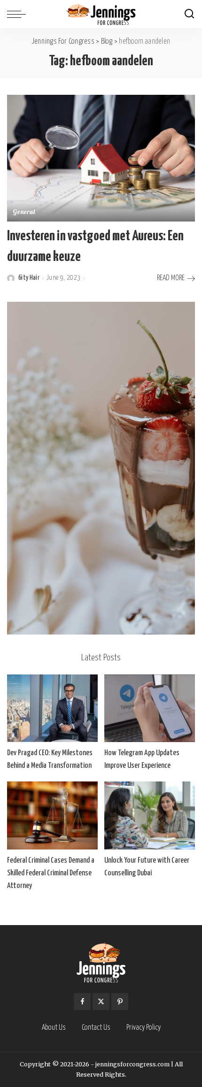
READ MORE (171, 278)
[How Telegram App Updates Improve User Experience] (149, 708)
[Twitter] (101, 1001)
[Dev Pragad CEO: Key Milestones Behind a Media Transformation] (52, 708)
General (24, 212)
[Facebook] (82, 1001)
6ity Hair (28, 278)
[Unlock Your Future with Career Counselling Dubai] (149, 815)
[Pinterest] (119, 1001)
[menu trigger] (19, 14)
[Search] (189, 14)
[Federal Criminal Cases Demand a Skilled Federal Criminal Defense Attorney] (52, 815)
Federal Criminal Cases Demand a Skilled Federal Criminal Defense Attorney (50, 873)
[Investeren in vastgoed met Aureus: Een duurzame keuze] (101, 157)
